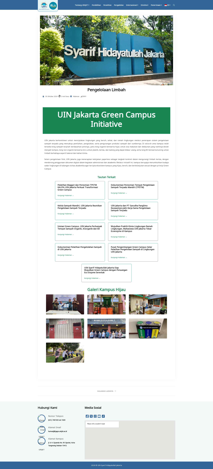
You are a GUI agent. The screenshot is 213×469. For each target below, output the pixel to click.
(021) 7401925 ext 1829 (56, 420)
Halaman (76, 96)
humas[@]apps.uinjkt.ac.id (57, 431)
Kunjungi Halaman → (66, 195)
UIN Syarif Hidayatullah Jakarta (110, 465)
